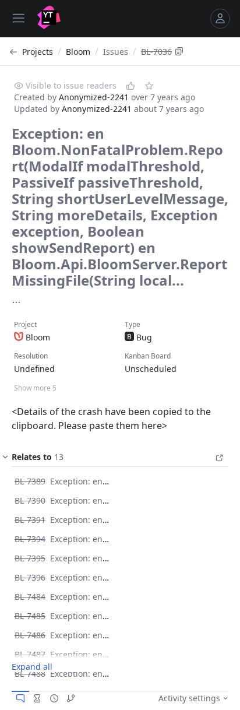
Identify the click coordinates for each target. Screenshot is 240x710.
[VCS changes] (71, 698)
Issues (115, 51)
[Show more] (16, 302)
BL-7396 (30, 577)
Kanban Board (148, 356)
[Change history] (54, 698)
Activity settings (189, 698)
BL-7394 (30, 538)
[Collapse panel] (5, 459)
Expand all (32, 666)
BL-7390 (30, 500)
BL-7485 (30, 615)
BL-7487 (30, 654)
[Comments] (20, 698)
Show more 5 (35, 388)
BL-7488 (30, 673)
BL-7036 (156, 51)
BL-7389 (30, 481)
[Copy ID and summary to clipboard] (179, 51)
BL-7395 (30, 558)
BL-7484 (30, 596)
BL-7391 (30, 519)
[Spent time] (37, 698)
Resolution (31, 356)
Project (25, 324)
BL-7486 (30, 635)
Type (132, 324)
